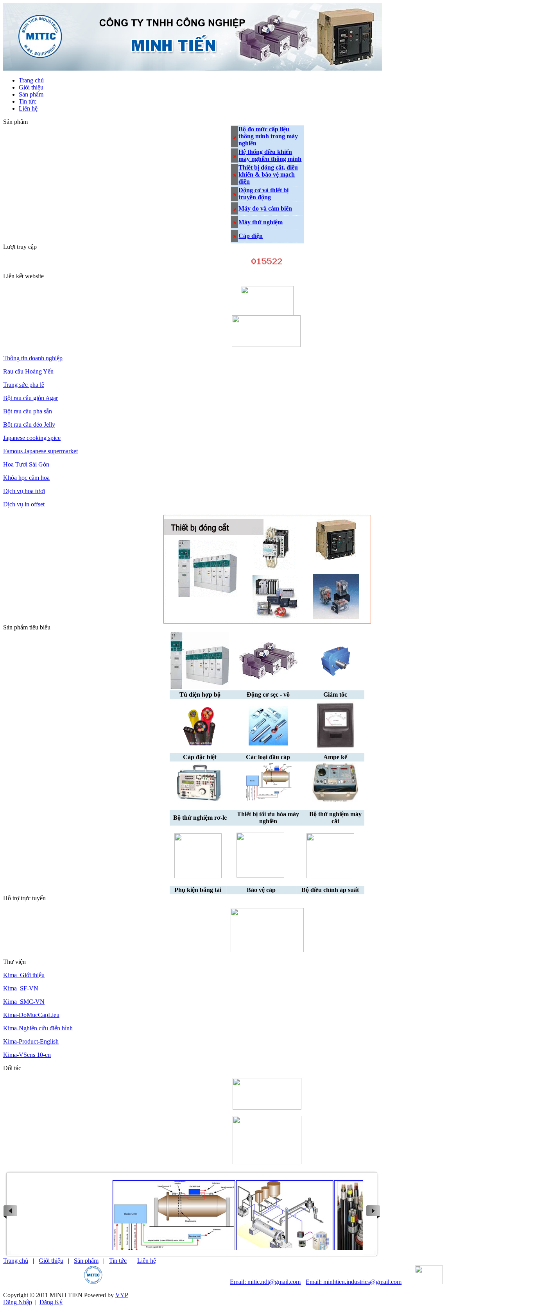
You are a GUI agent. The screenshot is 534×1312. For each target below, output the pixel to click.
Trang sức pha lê (23, 384)
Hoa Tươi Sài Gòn (26, 464)
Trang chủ (15, 1260)
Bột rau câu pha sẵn (27, 411)
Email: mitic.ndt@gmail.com (265, 1281)
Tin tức (118, 1260)
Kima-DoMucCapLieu (31, 1015)
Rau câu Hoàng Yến (28, 371)
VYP (121, 1295)
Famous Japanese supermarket (40, 451)
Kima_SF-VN (20, 988)
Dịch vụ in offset (24, 504)
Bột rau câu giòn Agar (30, 398)
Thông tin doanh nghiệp (33, 358)
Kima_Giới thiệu (24, 975)
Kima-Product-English (31, 1041)
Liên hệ (146, 1260)
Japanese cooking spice (32, 437)
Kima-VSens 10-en (27, 1054)
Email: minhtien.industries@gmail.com (353, 1281)
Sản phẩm (86, 1260)
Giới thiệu (51, 1260)
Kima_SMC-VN (24, 1001)
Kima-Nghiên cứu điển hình (38, 1028)
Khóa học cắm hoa (26, 477)
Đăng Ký (51, 1302)
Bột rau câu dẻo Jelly (29, 424)
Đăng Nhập (17, 1302)
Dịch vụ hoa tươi (24, 491)
